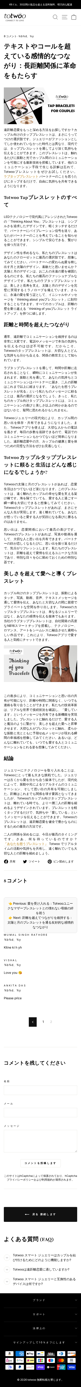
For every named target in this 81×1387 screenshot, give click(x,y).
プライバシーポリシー (20, 1179)
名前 (7, 1081)
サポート (39, 1314)
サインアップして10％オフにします (39, 1342)
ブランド (39, 1300)
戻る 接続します (43, 1214)
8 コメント (11, 36)
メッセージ (12, 1125)
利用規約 (47, 1179)
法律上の (39, 1328)
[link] (15, 17)
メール (9, 1103)
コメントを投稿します (41, 1163)
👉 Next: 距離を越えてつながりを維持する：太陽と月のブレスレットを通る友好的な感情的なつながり (40, 922)
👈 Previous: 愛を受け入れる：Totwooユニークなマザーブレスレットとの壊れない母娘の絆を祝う (40, 908)
